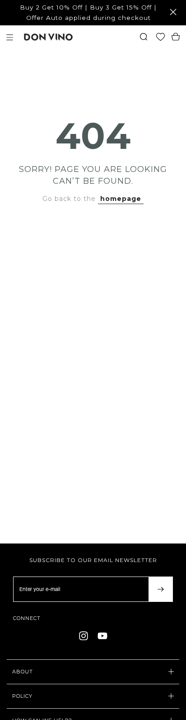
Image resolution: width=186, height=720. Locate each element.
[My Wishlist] (163, 37)
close (174, 12)
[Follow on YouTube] (102, 635)
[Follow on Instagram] (83, 635)
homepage (120, 199)
